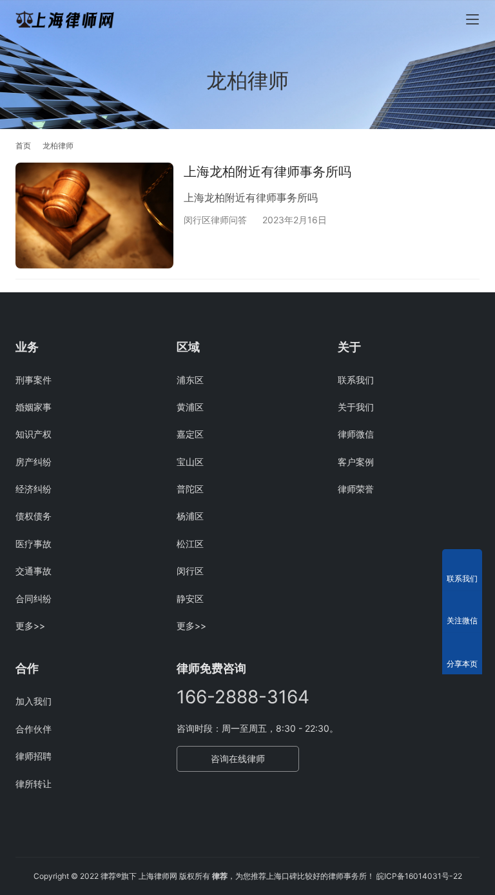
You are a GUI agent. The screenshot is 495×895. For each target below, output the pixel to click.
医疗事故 (33, 543)
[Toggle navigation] (472, 19)
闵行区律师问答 (215, 219)
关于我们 (356, 406)
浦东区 (190, 379)
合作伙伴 (33, 728)
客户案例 (356, 461)
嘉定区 (190, 433)
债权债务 (33, 515)
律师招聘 (33, 755)
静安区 (190, 598)
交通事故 (33, 570)
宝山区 (190, 461)
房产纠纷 (33, 461)
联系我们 (356, 379)
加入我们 (33, 701)
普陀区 (190, 488)
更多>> (30, 625)
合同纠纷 (33, 598)
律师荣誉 (356, 488)
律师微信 (356, 433)
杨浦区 (190, 515)
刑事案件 (33, 379)
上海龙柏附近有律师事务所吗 (267, 171)
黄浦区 (190, 406)
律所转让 (33, 783)
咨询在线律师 (238, 758)
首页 (23, 145)
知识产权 (33, 433)
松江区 (190, 543)
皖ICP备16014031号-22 (419, 876)
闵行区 (190, 570)
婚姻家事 (33, 406)
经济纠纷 (33, 488)
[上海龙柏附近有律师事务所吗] (94, 215)
